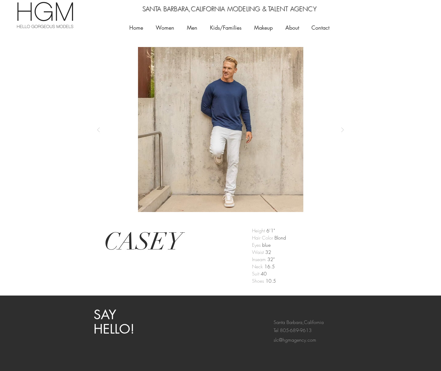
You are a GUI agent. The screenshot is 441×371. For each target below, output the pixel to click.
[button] (265, 27)
